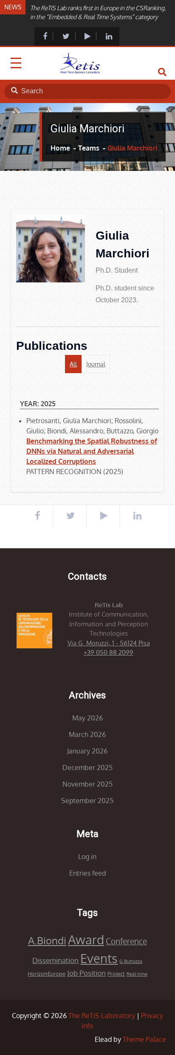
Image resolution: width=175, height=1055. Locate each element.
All (73, 364)
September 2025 (87, 800)
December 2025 (87, 767)
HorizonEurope (46, 973)
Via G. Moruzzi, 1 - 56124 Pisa (109, 643)
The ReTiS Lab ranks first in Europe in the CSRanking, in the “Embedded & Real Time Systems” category (98, 12)
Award (86, 939)
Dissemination (55, 960)
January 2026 (87, 751)
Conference (126, 941)
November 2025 (87, 784)
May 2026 (87, 718)
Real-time (137, 974)
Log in (87, 856)
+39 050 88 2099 (108, 652)
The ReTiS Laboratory (101, 1015)
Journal (95, 364)
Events (99, 958)
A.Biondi (47, 940)
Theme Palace (144, 1039)
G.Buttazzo (130, 961)
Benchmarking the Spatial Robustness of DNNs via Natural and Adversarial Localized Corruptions (91, 451)
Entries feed (87, 873)
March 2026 (87, 734)
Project (116, 973)
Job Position (86, 972)
